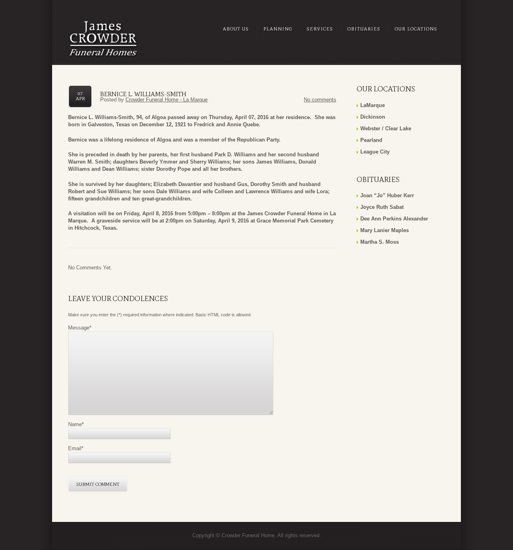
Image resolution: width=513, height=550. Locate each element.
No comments (320, 100)
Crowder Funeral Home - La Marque (166, 100)
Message (79, 328)
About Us (236, 29)
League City (375, 152)
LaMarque (372, 105)
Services (320, 29)
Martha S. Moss (379, 242)
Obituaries (363, 29)
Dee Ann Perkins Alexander (394, 219)
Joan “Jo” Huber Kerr (387, 195)
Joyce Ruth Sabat (382, 207)
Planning (277, 29)
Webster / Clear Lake (385, 128)
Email (75, 448)
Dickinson (372, 117)
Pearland (371, 140)
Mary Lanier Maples (384, 230)
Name (76, 424)
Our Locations (416, 29)
